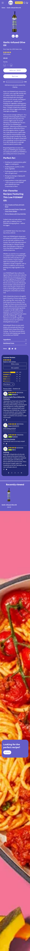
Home (3, 7)
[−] (4, 65)
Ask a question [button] (15, 368)
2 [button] (11, 473)
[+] (11, 65)
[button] (24, 2)
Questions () (16, 388)
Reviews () (7, 388)
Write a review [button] (15, 364)
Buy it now (15, 76)
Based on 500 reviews (9, 362)
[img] (12, 392)
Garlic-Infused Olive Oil (14, 7)
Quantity (5, 62)
